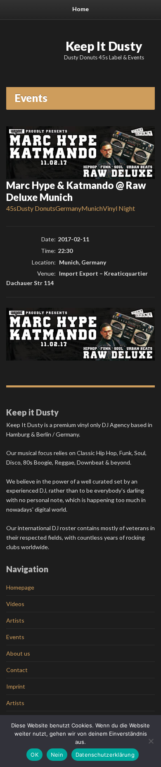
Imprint (15, 686)
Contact (17, 669)
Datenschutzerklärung (105, 754)
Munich (92, 208)
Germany (68, 208)
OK (34, 754)
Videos (15, 603)
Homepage (20, 587)
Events (15, 636)
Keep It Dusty (104, 45)
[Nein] (151, 741)
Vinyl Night (119, 208)
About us (18, 653)
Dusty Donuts (36, 208)
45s (11, 208)
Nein (57, 754)
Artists (15, 620)
